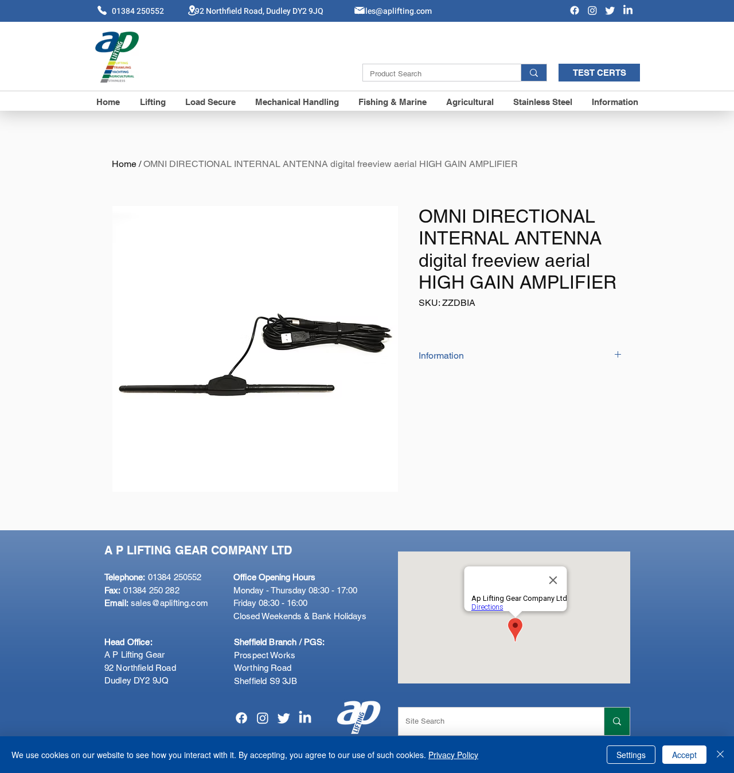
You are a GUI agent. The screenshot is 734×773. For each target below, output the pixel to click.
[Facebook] (574, 10)
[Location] (192, 10)
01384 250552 (152, 577)
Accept (684, 754)
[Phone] (102, 10)
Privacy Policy (453, 754)
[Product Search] (533, 72)
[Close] (720, 754)
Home (124, 163)
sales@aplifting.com (169, 603)
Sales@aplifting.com (394, 11)
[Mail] (359, 10)
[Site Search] (617, 721)
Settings (631, 754)
